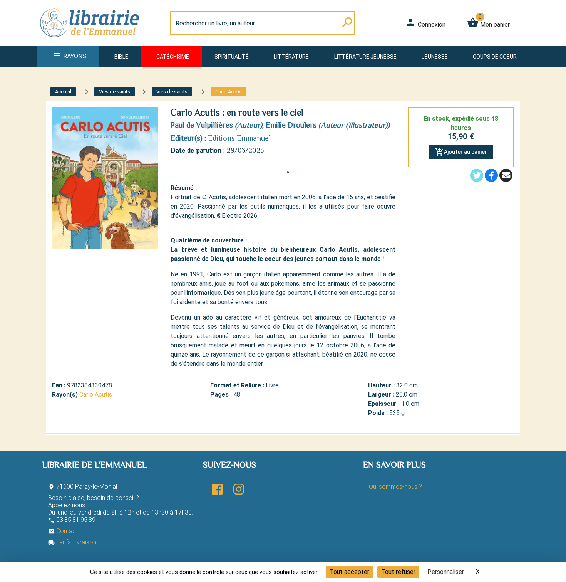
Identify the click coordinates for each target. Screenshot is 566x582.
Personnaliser (445, 571)
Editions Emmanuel (239, 138)
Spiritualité (231, 57)
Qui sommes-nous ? (395, 486)
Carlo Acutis (95, 394)
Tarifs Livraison (72, 542)
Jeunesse (435, 57)
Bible (121, 57)
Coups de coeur (495, 57)
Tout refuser (398, 571)
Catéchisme (172, 57)
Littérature (291, 57)
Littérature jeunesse (365, 57)
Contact (63, 531)
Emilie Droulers (291, 125)
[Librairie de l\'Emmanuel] (92, 41)
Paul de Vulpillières (202, 125)
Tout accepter (349, 571)
